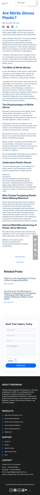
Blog (5, 283)
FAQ (6, 455)
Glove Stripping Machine (12, 428)
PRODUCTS (8, 432)
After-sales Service (10, 451)
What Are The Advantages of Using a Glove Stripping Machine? (19, 279)
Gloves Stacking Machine (12, 425)
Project (7, 445)
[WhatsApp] (17, 27)
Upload (10, 361)
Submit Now (20, 365)
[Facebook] (3, 27)
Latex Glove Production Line (13, 415)
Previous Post (20, 257)
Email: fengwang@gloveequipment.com (14, 472)
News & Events (9, 448)
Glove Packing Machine (12, 418)
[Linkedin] (12, 27)
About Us (7, 441)
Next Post (20, 262)
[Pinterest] (8, 27)
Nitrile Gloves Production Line (14, 422)
